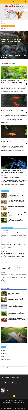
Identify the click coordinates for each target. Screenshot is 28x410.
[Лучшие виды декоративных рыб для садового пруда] (14, 131)
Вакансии (21, 400)
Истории (3, 356)
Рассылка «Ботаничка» (13, 400)
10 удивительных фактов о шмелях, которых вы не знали (13, 242)
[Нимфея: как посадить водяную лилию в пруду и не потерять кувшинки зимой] (4, 220)
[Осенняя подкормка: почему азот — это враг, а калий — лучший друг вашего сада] (4, 293)
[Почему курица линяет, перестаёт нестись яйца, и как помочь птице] (4, 202)
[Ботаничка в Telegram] (9, 382)
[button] (26, 1)
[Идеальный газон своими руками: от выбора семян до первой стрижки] (4, 313)
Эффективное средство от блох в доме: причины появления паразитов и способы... (17, 306)
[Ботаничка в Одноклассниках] (2, 382)
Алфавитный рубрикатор (7, 367)
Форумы (3, 365)
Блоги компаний (4, 288)
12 (26, 175)
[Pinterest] (7, 63)
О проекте (6, 400)
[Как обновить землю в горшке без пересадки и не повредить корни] (4, 195)
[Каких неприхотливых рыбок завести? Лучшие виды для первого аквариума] (14, 43)
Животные (3, 21)
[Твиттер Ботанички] (12, 382)
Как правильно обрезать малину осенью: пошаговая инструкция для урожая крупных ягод (16, 319)
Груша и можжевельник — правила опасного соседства (12, 253)
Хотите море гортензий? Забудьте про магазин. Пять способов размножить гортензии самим (17, 299)
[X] (12, 63)
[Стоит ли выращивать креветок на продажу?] (14, 57)
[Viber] (14, 63)
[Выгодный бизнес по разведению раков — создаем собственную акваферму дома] (14, 162)
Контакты (20, 404)
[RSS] (16, 382)
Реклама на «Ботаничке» (7, 402)
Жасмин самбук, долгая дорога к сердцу (9, 232)
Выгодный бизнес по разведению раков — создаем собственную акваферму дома (13, 172)
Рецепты (3, 362)
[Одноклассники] (5, 63)
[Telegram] (9, 63)
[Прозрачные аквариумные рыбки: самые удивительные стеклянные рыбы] (14, 72)
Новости (3, 353)
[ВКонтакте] (3, 63)
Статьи (3, 350)
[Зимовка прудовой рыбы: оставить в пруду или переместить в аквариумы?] (14, 100)
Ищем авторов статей (7, 340)
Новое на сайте (4, 190)
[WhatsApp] (10, 63)
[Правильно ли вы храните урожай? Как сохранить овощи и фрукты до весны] (4, 214)
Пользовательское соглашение (19, 402)
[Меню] (2, 2)
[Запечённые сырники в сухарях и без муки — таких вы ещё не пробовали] (4, 208)
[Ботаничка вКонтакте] (5, 382)
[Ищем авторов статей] (14, 335)
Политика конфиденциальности (12, 404)
